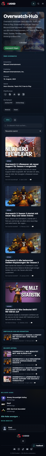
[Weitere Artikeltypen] (15, 120)
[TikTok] (23, 449)
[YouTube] (27, 449)
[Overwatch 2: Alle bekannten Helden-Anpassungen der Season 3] (23, 243)
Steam (16, 110)
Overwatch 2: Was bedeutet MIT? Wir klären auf (21, 310)
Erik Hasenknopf (13, 179)
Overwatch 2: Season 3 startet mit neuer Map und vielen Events (21, 214)
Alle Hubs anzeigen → (10, 416)
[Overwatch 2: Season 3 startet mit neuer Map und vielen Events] (23, 196)
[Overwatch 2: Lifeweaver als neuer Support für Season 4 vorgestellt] (23, 147)
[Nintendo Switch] (23, 94)
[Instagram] (18, 449)
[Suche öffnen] (38, 3)
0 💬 (30, 179)
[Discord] (14, 449)
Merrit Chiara (12, 323)
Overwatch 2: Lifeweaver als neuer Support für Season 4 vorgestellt (22, 165)
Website (7, 110)
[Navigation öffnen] (43, 3)
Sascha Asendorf (13, 226)
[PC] (5, 94)
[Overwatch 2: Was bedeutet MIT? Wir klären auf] (23, 292)
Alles (7, 120)
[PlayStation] (14, 94)
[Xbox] (19, 94)
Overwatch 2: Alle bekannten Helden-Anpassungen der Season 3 (22, 261)
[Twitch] (31, 449)
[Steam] (10, 94)
